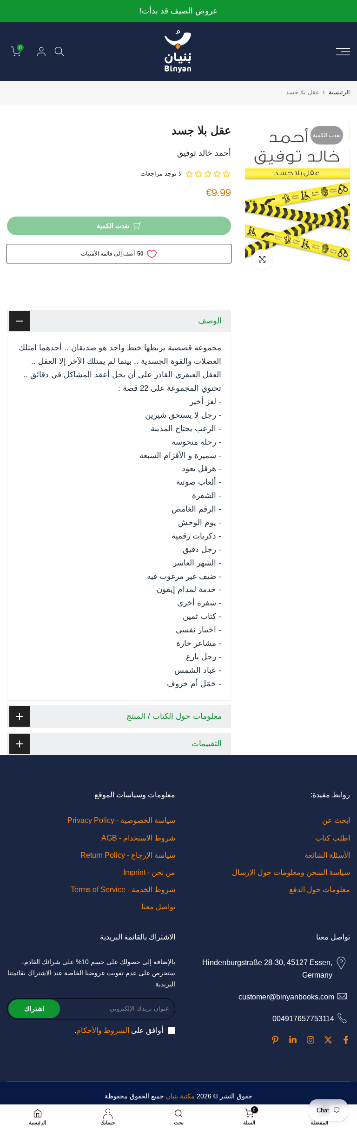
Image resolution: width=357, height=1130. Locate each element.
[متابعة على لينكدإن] (293, 1039)
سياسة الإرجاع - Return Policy (127, 855)
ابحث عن (336, 820)
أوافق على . (118, 1030)
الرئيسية (339, 92)
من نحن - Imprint (149, 872)
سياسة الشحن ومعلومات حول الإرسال (291, 872)
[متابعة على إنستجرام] (310, 1039)
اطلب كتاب (332, 838)
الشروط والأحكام (102, 1030)
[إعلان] (178, 11)
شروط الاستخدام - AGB (138, 838)
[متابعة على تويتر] (328, 1039)
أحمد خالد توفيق (204, 153)
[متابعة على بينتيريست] (275, 1039)
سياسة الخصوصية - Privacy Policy (121, 820)
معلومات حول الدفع (319, 889)
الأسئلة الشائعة (327, 855)
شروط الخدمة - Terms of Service (123, 889)
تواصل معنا (158, 907)
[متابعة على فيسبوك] (346, 1039)
